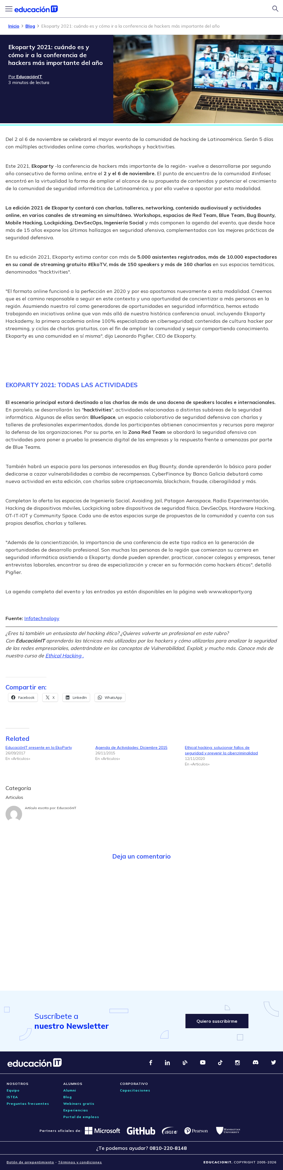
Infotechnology (41, 618)
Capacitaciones (135, 1090)
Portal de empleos (81, 1117)
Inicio (13, 26)
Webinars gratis (79, 1103)
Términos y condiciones (80, 1162)
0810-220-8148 (168, 1148)
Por (25, 76)
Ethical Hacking (64, 655)
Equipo (13, 1090)
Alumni (69, 1090)
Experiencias (75, 1110)
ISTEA (12, 1097)
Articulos (14, 797)
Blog (30, 26)
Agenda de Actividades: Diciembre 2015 (131, 747)
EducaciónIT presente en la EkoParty (39, 747)
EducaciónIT (66, 808)
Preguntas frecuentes (28, 1103)
